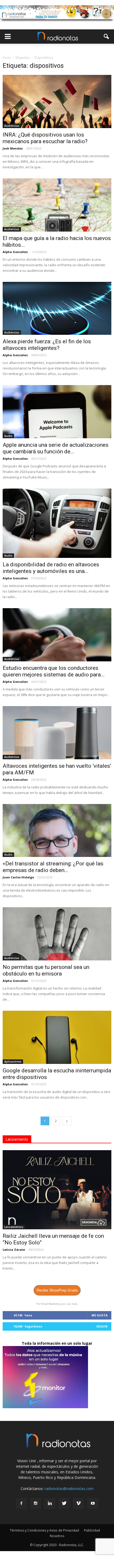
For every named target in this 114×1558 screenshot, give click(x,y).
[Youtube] (92, 1503)
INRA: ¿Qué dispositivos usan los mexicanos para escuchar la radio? (45, 138)
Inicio (7, 57)
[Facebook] (21, 1503)
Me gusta (99, 1315)
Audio (8, 436)
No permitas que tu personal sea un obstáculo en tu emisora (46, 970)
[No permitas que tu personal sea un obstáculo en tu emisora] (57, 933)
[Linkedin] (50, 1503)
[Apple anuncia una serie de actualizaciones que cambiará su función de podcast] (57, 411)
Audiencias (11, 126)
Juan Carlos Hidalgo (18, 877)
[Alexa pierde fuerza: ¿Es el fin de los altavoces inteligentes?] (57, 308)
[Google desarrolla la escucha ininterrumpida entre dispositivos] (57, 1037)
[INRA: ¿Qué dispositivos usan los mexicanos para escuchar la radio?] (57, 101)
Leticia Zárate (14, 1250)
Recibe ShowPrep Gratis (57, 1290)
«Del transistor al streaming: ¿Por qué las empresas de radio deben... (53, 866)
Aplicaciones (12, 1061)
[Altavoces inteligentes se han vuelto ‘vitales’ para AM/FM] (57, 732)
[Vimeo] (78, 1503)
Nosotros (57, 1536)
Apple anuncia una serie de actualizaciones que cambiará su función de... (55, 448)
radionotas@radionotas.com (69, 1488)
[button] (106, 36)
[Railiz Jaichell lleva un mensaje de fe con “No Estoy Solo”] (57, 1189)
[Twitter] (64, 1503)
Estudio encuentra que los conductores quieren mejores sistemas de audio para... (54, 671)
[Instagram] (35, 1503)
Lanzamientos (13, 1227)
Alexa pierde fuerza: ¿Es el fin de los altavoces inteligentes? (47, 344)
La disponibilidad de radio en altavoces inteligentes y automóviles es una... (51, 567)
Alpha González (15, 252)
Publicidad (92, 1530)
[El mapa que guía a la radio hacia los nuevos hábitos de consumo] (57, 205)
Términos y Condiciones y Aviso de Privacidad (44, 1530)
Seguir (102, 1326)
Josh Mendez (13, 148)
